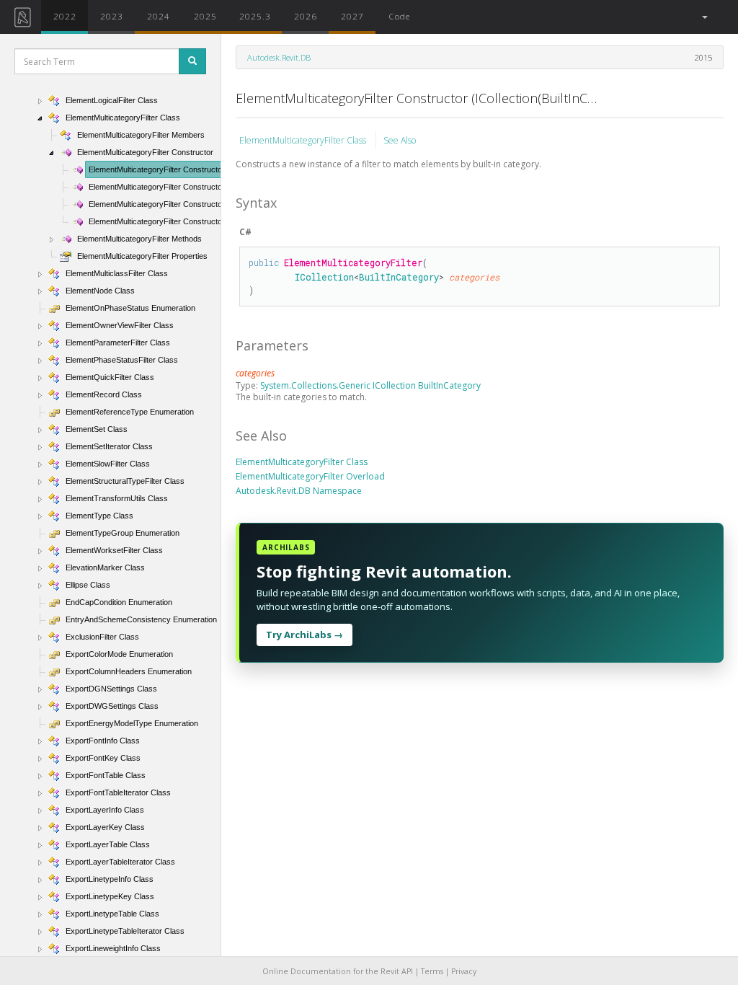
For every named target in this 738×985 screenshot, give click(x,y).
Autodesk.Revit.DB (279, 57)
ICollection (324, 277)
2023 (111, 16)
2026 (305, 16)
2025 (205, 16)
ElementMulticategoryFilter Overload (310, 476)
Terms (432, 971)
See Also (399, 140)
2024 (158, 16)
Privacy (463, 971)
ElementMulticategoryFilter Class (303, 140)
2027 (352, 16)
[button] (703, 17)
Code (399, 16)
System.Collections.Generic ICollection (339, 385)
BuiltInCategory (399, 277)
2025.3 (255, 16)
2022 (64, 16)
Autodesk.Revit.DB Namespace (299, 491)
